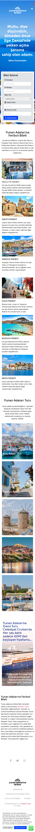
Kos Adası (9, 453)
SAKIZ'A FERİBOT (9, 219)
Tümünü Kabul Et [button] (20, 827)
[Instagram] (24, 760)
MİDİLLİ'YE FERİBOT (10, 182)
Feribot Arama (11, 118)
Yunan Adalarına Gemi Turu (15, 625)
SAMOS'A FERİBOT (10, 259)
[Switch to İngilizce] (32, 4)
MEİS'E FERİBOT (9, 378)
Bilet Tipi (8, 95)
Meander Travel (23, 707)
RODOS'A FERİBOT (10, 339)
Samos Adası (11, 491)
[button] (32, 8)
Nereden (9, 80)
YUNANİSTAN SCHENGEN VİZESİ (17, 794)
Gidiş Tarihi (11, 102)
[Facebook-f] (10, 760)
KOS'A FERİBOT (9, 301)
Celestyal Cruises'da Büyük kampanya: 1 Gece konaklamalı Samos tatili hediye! (19, 678)
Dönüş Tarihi (11, 110)
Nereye (9, 87)
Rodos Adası (11, 605)
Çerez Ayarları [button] (8, 827)
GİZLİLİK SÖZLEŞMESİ (12, 798)
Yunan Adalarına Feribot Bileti (17, 134)
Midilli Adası (11, 567)
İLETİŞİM (27, 798)
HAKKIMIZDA (17, 789)
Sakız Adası (10, 529)
